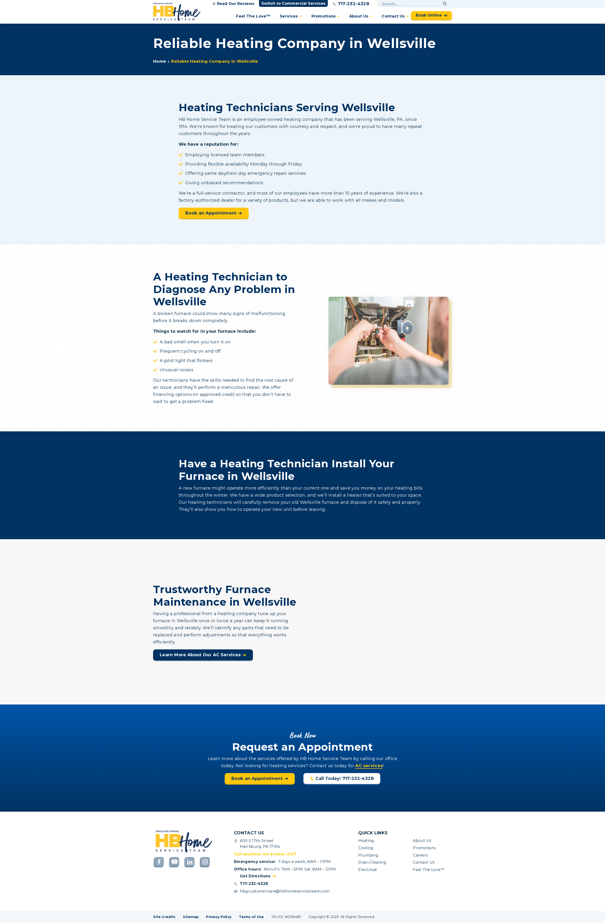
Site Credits (164, 917)
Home (159, 61)
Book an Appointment (211, 213)
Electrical (367, 869)
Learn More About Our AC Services (200, 654)
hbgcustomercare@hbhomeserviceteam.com (284, 891)
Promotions (323, 16)
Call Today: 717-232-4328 (344, 778)
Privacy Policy (218, 917)
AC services (369, 765)
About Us (358, 16)
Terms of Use (251, 917)
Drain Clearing (372, 862)
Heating (366, 840)
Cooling (365, 848)
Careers (420, 855)
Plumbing (368, 855)
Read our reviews (235, 3)
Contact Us (393, 16)
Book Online (429, 15)
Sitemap (191, 917)
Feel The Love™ (253, 16)
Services (289, 16)
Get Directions (255, 876)
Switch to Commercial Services (293, 3)
